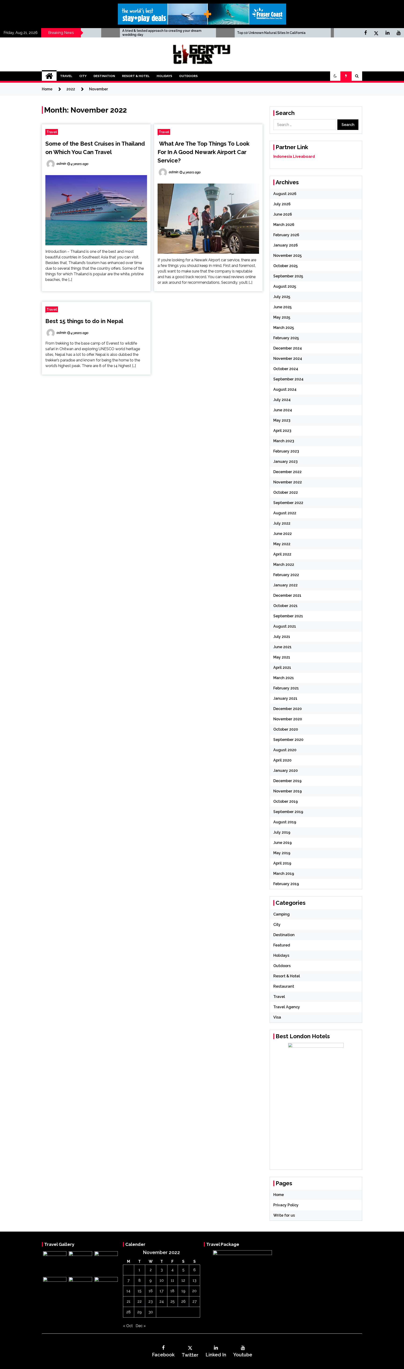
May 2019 (281, 853)
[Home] (49, 76)
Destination (104, 76)
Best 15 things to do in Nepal (84, 321)
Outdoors (188, 76)
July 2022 (281, 523)
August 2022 (284, 513)
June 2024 (282, 410)
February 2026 (286, 235)
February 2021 (286, 688)
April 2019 (282, 863)
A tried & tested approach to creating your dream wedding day (112, 33)
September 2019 (288, 812)
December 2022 (287, 472)
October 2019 (285, 801)
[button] (335, 76)
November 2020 (287, 719)
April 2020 (282, 760)
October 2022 (285, 492)
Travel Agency (286, 1007)
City (83, 76)
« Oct (128, 1326)
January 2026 (285, 245)
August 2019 (284, 822)
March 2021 (283, 678)
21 (128, 1301)
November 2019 (287, 791)
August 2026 (284, 193)
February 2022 (286, 575)
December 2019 (287, 781)
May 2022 (281, 544)
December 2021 (287, 595)
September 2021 (288, 616)
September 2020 (288, 739)
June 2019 (282, 842)
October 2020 (285, 729)
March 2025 (283, 327)
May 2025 (281, 317)
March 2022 (283, 564)
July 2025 (281, 296)
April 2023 (282, 430)
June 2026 (282, 214)
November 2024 (287, 358)
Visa (277, 1017)
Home (278, 1194)
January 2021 (285, 698)
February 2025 (286, 338)
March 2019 (283, 873)
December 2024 (287, 348)
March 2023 (283, 441)
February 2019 (286, 884)
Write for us (284, 1215)
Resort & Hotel (136, 76)
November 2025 (287, 255)
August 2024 (284, 389)
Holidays (164, 76)
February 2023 (286, 451)
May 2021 (281, 657)
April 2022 (282, 554)
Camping (281, 914)
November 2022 (287, 482)
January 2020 (285, 770)
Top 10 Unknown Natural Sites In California (221, 33)
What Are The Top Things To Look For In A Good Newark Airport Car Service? (203, 152)
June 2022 (282, 533)
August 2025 (284, 286)
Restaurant (283, 986)
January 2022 (285, 585)
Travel (66, 76)
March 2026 (283, 224)
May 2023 (281, 420)
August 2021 (284, 626)
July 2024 (282, 399)
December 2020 (287, 709)
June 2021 (282, 647)
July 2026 (282, 204)
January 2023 (285, 461)
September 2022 (288, 502)
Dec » (141, 1326)
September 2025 (288, 276)
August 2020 (284, 750)
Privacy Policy (286, 1205)
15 (139, 1291)
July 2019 (281, 832)
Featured (281, 945)
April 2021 (282, 667)
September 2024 (288, 379)
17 (161, 1291)
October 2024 (285, 369)
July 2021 (281, 636)
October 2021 (285, 606)
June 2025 (282, 307)
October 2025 (285, 266)
